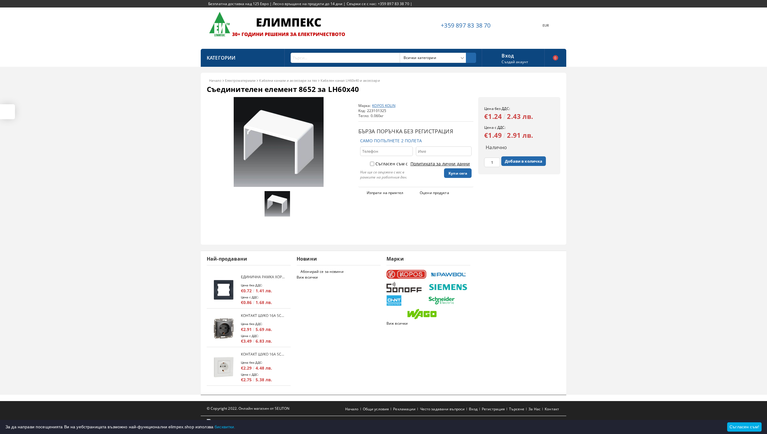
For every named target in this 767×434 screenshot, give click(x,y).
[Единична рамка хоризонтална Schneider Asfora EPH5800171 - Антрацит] (224, 290)
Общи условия (376, 409)
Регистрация (493, 409)
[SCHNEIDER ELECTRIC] (448, 300)
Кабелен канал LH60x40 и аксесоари (350, 80)
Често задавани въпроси (442, 409)
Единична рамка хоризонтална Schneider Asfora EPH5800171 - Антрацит (263, 276)
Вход (508, 55)
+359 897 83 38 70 (465, 25)
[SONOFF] (406, 287)
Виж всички (307, 277)
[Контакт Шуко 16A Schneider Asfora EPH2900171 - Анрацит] (224, 328)
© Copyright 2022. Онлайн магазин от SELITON (248, 408)
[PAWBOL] (448, 274)
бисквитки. (225, 426)
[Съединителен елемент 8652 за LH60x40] (279, 185)
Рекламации (404, 409)
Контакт (552, 409)
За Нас (534, 409)
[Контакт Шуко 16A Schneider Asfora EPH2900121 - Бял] (224, 367)
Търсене (516, 409)
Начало (215, 80)
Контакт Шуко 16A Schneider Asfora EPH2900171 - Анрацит (263, 315)
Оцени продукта (434, 192)
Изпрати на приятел (385, 192)
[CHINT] (406, 300)
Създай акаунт (515, 61)
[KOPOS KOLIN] (406, 274)
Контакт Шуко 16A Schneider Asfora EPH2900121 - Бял (263, 354)
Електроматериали (240, 80)
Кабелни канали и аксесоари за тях (288, 80)
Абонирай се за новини (322, 271)
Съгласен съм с (422, 164)
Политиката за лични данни (440, 164)
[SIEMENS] (448, 287)
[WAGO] (427, 314)
